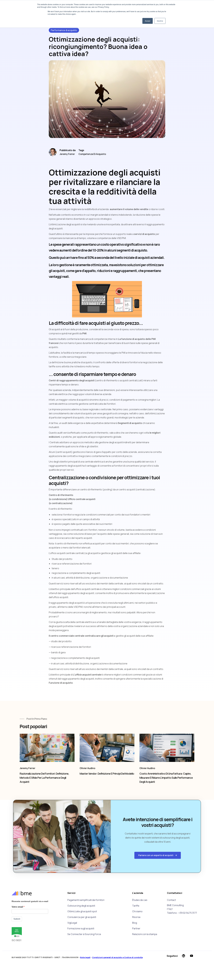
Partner (136, 928)
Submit (17, 919)
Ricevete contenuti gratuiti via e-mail (30, 901)
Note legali (85, 957)
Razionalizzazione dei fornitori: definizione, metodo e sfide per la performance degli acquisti (44, 777)
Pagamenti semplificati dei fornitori (85, 900)
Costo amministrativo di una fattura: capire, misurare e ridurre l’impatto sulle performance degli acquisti (166, 777)
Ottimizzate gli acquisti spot (82, 911)
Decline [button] (160, 21)
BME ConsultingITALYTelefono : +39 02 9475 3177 (182, 909)
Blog (134, 922)
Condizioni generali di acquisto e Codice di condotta (117, 957)
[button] (157, 855)
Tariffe (135, 905)
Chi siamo (137, 911)
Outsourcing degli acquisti (81, 905)
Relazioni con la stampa (144, 934)
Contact (171, 900)
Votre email (17, 907)
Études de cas (139, 900)
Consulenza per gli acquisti (81, 917)
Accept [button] (147, 21)
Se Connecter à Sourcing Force (84, 934)
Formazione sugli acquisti (80, 928)
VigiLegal (72, 922)
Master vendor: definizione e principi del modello (107, 773)
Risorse (136, 917)
